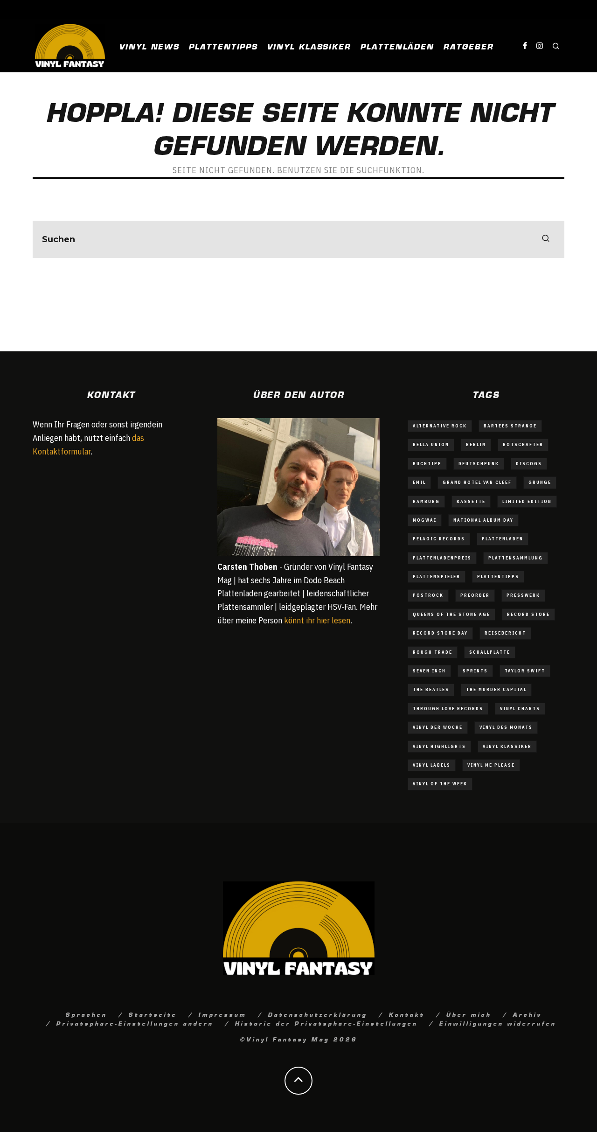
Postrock (428, 595)
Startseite (152, 1014)
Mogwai (425, 520)
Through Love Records (448, 708)
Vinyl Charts (520, 708)
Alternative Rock (440, 425)
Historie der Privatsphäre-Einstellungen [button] (326, 1022)
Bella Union (431, 444)
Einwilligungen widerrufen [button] (497, 1022)
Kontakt (406, 1014)
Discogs (529, 463)
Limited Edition (527, 501)
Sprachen (86, 1014)
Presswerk (523, 595)
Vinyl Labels (432, 765)
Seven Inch (429, 670)
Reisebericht (505, 633)
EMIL (419, 482)
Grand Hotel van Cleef (477, 482)
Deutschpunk (478, 463)
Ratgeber (468, 46)
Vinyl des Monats (506, 727)
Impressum (222, 1014)
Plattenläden (397, 46)
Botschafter (523, 444)
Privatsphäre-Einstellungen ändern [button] (134, 1022)
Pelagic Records (439, 538)
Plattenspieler (436, 576)
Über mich (468, 1014)
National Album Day (483, 520)
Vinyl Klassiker (309, 46)
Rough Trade (432, 652)
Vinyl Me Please (491, 765)
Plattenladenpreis (442, 557)
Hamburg (426, 501)
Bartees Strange (510, 425)
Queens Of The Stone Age (451, 614)
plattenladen (502, 538)
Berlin (476, 444)
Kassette (471, 501)
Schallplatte (489, 652)
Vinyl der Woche (438, 727)
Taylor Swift (525, 670)
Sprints (475, 670)
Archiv (527, 1014)
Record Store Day (440, 633)
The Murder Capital (496, 689)
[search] (545, 239)
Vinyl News (149, 46)
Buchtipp (427, 463)
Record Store (528, 614)
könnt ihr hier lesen (317, 620)
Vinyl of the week (440, 783)
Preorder (475, 595)
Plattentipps (222, 46)
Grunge (539, 482)
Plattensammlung (515, 557)
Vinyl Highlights (439, 746)
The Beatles (431, 689)
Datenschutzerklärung (317, 1014)
